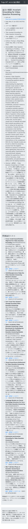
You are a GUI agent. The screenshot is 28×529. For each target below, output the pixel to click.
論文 (7, 269)
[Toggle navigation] (24, 2)
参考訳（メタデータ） (15, 491)
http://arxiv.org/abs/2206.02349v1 (16, 19)
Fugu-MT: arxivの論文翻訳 (10, 2)
